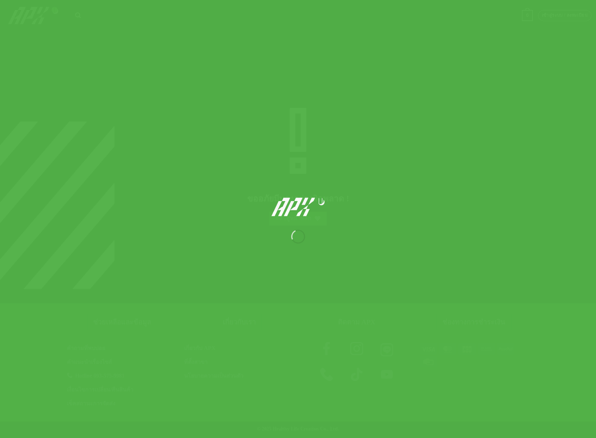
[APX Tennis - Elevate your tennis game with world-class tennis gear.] (298, 206)
